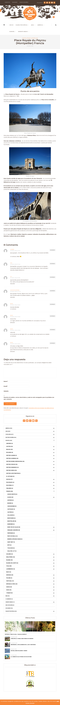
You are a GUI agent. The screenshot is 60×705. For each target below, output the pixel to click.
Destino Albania (11, 455)
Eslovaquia (10, 482)
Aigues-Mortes (12, 494)
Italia (8, 565)
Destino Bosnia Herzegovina (15, 461)
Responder (52, 250)
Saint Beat (11, 542)
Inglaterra (10, 557)
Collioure (10, 515)
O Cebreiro (9, 598)
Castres (10, 512)
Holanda (9, 554)
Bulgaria (9, 452)
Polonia (9, 577)
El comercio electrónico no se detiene (21, 656)
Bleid (11, 303)
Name (6, 381)
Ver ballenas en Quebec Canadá (19, 650)
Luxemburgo (10, 568)
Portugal (10, 580)
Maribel (12, 249)
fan (11, 262)
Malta (8, 571)
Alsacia (10, 497)
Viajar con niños (24, 2)
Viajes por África (21, 25)
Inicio (11, 25)
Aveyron (10, 500)
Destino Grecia (11, 470)
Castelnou (11, 509)
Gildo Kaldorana (14, 290)
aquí (58, 701)
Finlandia (9, 488)
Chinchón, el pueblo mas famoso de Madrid (22, 638)
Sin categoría (10, 605)
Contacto (7, 2)
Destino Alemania (12, 458)
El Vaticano (10, 476)
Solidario (14, 2)
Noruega (9, 574)
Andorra (9, 443)
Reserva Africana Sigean (14, 539)
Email (6, 386)
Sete (9, 545)
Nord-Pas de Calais (13, 527)
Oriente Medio (23, 31)
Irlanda (9, 560)
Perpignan (11, 533)
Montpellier (34, 38)
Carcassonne (11, 506)
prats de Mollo (12, 536)
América (40, 25)
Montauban (11, 518)
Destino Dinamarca (12, 467)
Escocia (9, 479)
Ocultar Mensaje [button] (30, 703)
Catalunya (9, 434)
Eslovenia (9, 485)
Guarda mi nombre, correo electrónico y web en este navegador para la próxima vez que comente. (29, 398)
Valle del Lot (11, 551)
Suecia (9, 586)
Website (6, 391)
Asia (32, 25)
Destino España (11, 437)
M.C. (11, 276)
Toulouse (11, 548)
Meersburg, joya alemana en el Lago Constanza (23, 644)
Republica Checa (11, 583)
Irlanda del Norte (12, 563)
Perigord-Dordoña (13, 530)
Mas (8, 595)
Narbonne (10, 524)
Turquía (9, 592)
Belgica (9, 449)
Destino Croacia (11, 464)
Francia (29, 38)
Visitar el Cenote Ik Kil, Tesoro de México (16, 634)
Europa (12, 31)
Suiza (8, 589)
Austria (9, 446)
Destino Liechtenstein (13, 473)
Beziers (10, 503)
